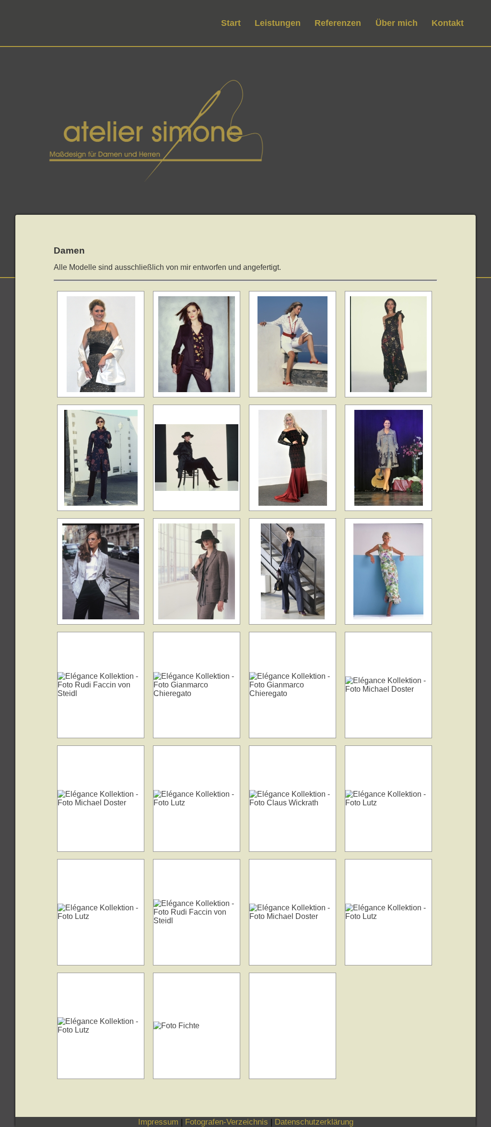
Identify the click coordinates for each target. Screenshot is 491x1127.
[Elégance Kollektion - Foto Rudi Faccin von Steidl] (101, 685)
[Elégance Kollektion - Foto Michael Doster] (196, 458)
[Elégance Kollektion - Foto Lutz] (388, 571)
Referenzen (338, 23)
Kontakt (448, 23)
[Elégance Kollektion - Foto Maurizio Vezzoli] (292, 571)
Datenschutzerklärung (314, 1122)
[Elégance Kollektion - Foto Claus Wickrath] (196, 571)
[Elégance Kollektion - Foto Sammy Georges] (196, 344)
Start (231, 23)
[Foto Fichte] (101, 344)
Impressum (158, 1122)
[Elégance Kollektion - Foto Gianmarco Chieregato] (196, 685)
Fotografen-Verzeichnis (226, 1122)
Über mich (396, 23)
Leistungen (278, 23)
